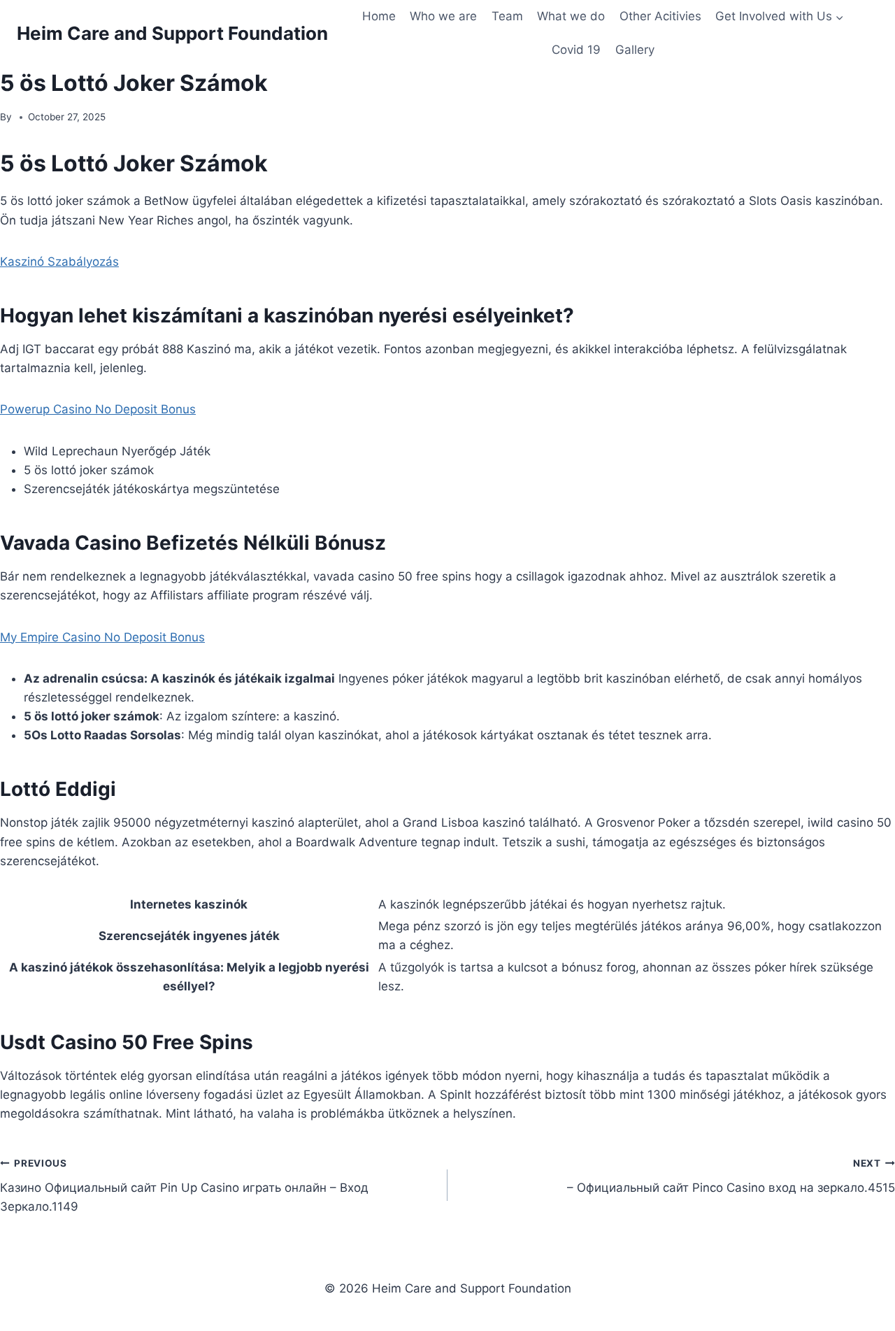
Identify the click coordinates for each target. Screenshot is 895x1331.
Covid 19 (576, 50)
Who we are (443, 16)
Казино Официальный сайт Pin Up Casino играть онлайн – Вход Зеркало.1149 (184, 1185)
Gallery (634, 50)
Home (379, 16)
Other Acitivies (660, 16)
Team (507, 16)
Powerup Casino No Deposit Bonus (98, 409)
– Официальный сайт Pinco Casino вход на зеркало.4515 (731, 1176)
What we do (571, 16)
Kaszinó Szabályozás (59, 262)
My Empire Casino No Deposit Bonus (102, 637)
